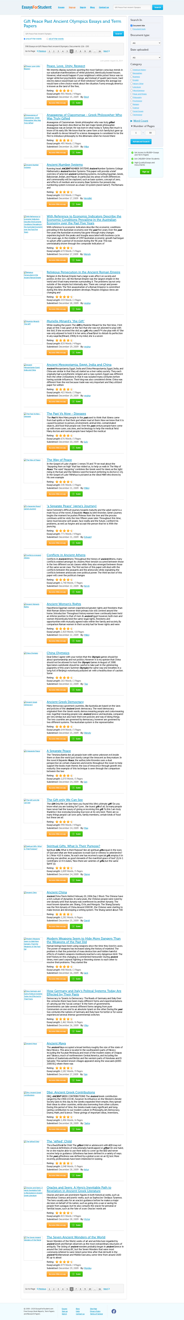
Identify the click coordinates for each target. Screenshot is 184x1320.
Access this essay (57, 102)
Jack (86, 972)
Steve (87, 874)
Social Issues (138, 111)
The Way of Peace (59, 460)
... (94, 51)
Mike (86, 146)
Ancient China (57, 892)
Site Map (93, 1308)
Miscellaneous (138, 90)
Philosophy (137, 97)
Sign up (72, 7)
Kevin (87, 586)
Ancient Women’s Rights (64, 604)
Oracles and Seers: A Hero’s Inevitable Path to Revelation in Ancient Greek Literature (79, 1189)
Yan (85, 1074)
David (87, 920)
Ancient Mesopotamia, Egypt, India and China (79, 364)
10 (90, 51)
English (136, 80)
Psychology (137, 101)
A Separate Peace (59, 751)
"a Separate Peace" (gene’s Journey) (72, 506)
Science (136, 108)
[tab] (146, 121)
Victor (87, 1219)
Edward (87, 537)
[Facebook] (114, 1313)
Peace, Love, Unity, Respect (66, 66)
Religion (136, 104)
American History (139, 70)
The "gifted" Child (59, 1141)
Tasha (87, 1123)
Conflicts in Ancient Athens (66, 555)
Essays (61, 7)
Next (105, 51)
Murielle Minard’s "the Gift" (66, 321)
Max (86, 828)
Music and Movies (140, 94)
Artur (86, 1169)
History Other (138, 83)
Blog (92, 7)
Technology (137, 114)
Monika (87, 1268)
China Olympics (58, 653)
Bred (86, 96)
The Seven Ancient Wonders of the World (76, 1237)
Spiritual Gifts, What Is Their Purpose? (73, 846)
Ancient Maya (56, 1043)
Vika (86, 1025)
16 (99, 51)
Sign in (83, 7)
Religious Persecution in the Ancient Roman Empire (83, 272)
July (86, 441)
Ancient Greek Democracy (65, 702)
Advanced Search (141, 141)
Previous (42, 51)
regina (87, 303)
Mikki (86, 488)
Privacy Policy (95, 1311)
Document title (139, 25)
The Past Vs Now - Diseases (66, 413)
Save (78, 102)
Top (86, 683)
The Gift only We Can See (65, 800)
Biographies (137, 73)
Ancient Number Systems (65, 164)
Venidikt (88, 198)
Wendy (87, 254)
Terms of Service (96, 1314)
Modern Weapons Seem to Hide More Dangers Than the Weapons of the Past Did (84, 940)
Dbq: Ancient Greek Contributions (71, 1092)
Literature (137, 87)
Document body (139, 29)
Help (78, 1311)
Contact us (104, 7)
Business (136, 76)
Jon (85, 781)
